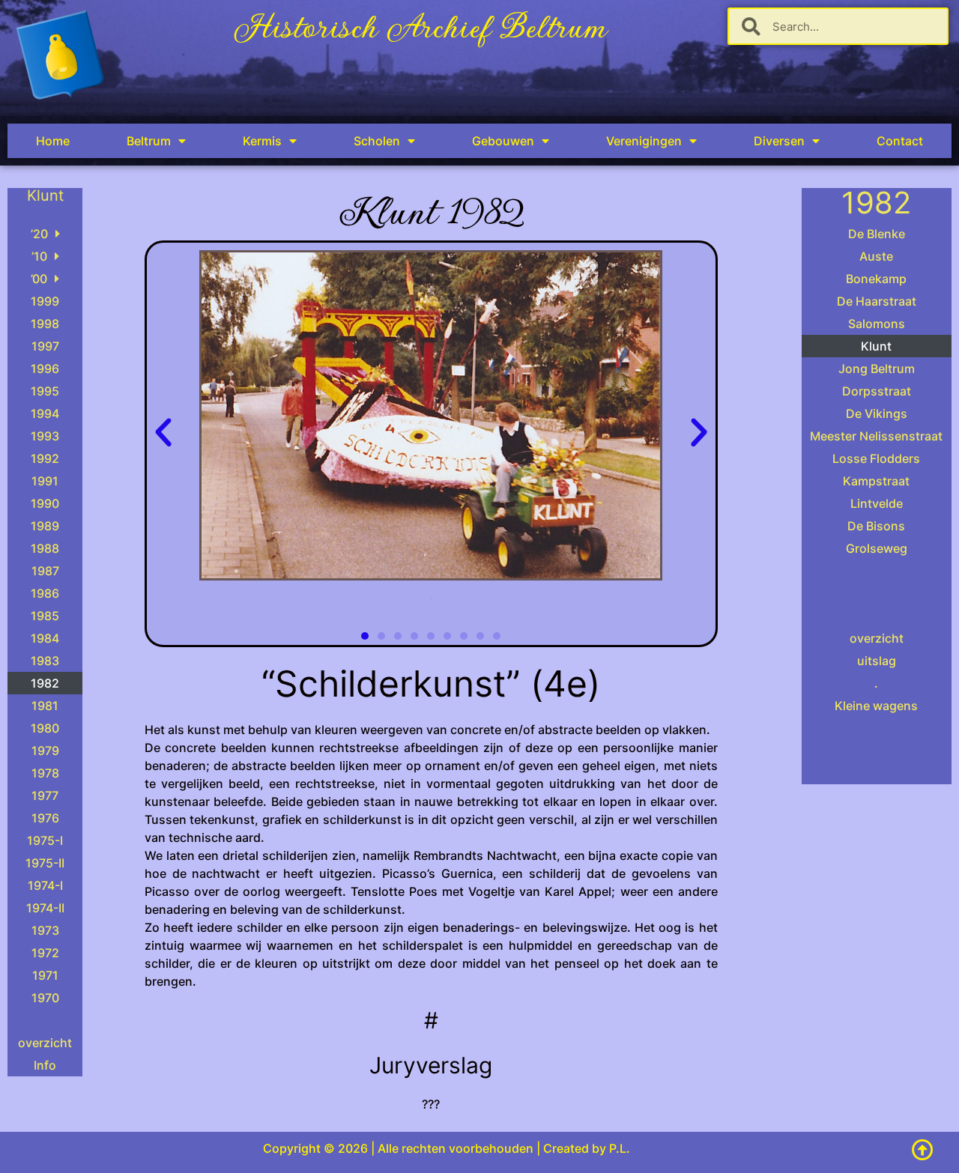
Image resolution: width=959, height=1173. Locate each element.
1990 (45, 503)
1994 (45, 413)
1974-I (45, 885)
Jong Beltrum (876, 368)
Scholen (377, 140)
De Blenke (876, 233)
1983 (45, 660)
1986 (45, 593)
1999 (45, 301)
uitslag (876, 660)
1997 (45, 346)
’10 (39, 256)
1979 (45, 750)
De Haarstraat (876, 301)
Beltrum (149, 140)
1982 (45, 683)
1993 (45, 435)
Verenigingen (644, 140)
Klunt (876, 346)
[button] (163, 433)
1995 (45, 391)
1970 (45, 997)
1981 (44, 705)
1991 (44, 480)
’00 (39, 278)
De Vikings (876, 413)
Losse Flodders (876, 458)
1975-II (44, 862)
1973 (45, 930)
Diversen (779, 140)
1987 (45, 570)
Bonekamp (876, 278)
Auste (876, 256)
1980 (45, 728)
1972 (45, 952)
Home (53, 140)
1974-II (45, 907)
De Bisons (876, 525)
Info (45, 1065)
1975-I (45, 840)
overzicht (45, 1042)
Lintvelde (876, 503)
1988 (45, 548)
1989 (45, 525)
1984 (45, 638)
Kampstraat (876, 480)
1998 (45, 323)
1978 (45, 773)
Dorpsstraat (876, 391)
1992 (45, 458)
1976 (45, 817)
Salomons (876, 323)
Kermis (262, 140)
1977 (44, 795)
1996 (45, 368)
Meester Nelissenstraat (876, 435)
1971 (45, 975)
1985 (45, 615)
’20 (39, 233)
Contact (900, 140)
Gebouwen (503, 140)
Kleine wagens (876, 705)
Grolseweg (876, 548)
